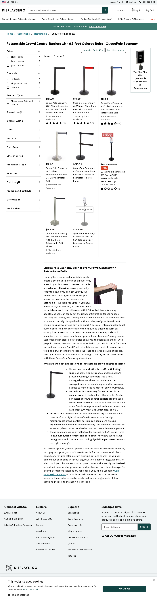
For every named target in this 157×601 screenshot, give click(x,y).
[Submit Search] (105, 10)
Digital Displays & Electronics (131, 19)
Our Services (43, 543)
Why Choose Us (44, 519)
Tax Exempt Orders (78, 537)
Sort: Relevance (115, 50)
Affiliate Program (45, 537)
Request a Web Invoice (80, 549)
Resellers (41, 531)
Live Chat (132, 2)
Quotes (121, 10)
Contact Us (73, 512)
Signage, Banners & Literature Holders (19, 19)
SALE (152, 19)
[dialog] (78, 589)
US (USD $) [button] (11, 2)
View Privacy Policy (31, 589)
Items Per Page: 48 (92, 50)
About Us (41, 512)
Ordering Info (75, 525)
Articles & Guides (45, 549)
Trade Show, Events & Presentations (58, 19)
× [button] (153, 580)
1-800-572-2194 (148, 2)
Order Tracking (76, 519)
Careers (40, 525)
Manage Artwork (116, 2)
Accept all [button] (124, 588)
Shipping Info (75, 531)
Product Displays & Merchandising (96, 19)
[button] (53, 595)
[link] (13, 10)
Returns (72, 555)
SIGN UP (144, 527)
